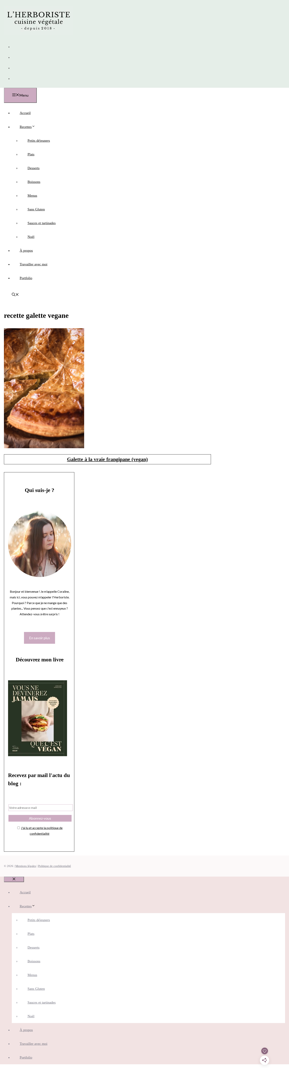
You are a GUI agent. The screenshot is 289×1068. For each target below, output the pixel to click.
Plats (31, 154)
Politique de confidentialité (54, 866)
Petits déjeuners (39, 141)
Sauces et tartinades (42, 223)
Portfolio (26, 278)
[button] (15, 295)
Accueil (25, 113)
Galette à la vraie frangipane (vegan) (107, 459)
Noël (31, 237)
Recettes (26, 127)
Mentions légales (25, 866)
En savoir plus (39, 638)
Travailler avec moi (33, 264)
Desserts (34, 168)
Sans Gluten (36, 209)
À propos (26, 250)
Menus (32, 196)
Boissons (34, 182)
